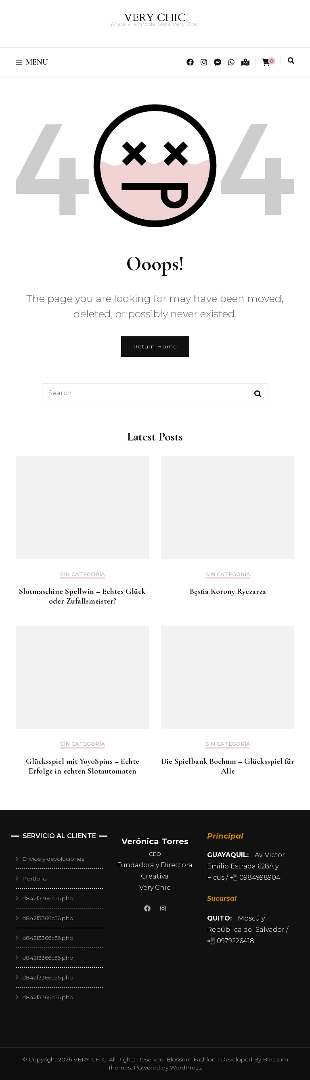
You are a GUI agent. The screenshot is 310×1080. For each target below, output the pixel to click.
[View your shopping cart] (266, 62)
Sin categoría (82, 574)
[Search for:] (139, 393)
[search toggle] (291, 60)
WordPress (185, 1067)
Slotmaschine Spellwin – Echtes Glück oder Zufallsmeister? (82, 596)
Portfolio (34, 878)
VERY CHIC (155, 17)
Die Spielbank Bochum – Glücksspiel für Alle (227, 766)
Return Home (155, 346)
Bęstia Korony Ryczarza (228, 591)
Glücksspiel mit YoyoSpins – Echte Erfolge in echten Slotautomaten (82, 766)
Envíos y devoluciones (53, 858)
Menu (37, 62)
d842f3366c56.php (47, 898)
